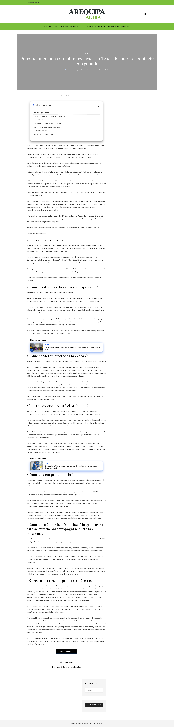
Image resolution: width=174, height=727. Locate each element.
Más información (66, 651)
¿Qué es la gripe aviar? (41, 113)
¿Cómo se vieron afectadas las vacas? (47, 123)
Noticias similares (41, 120)
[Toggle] (98, 106)
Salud (87, 54)
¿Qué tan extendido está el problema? (46, 127)
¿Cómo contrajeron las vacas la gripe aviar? (49, 116)
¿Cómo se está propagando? (43, 134)
